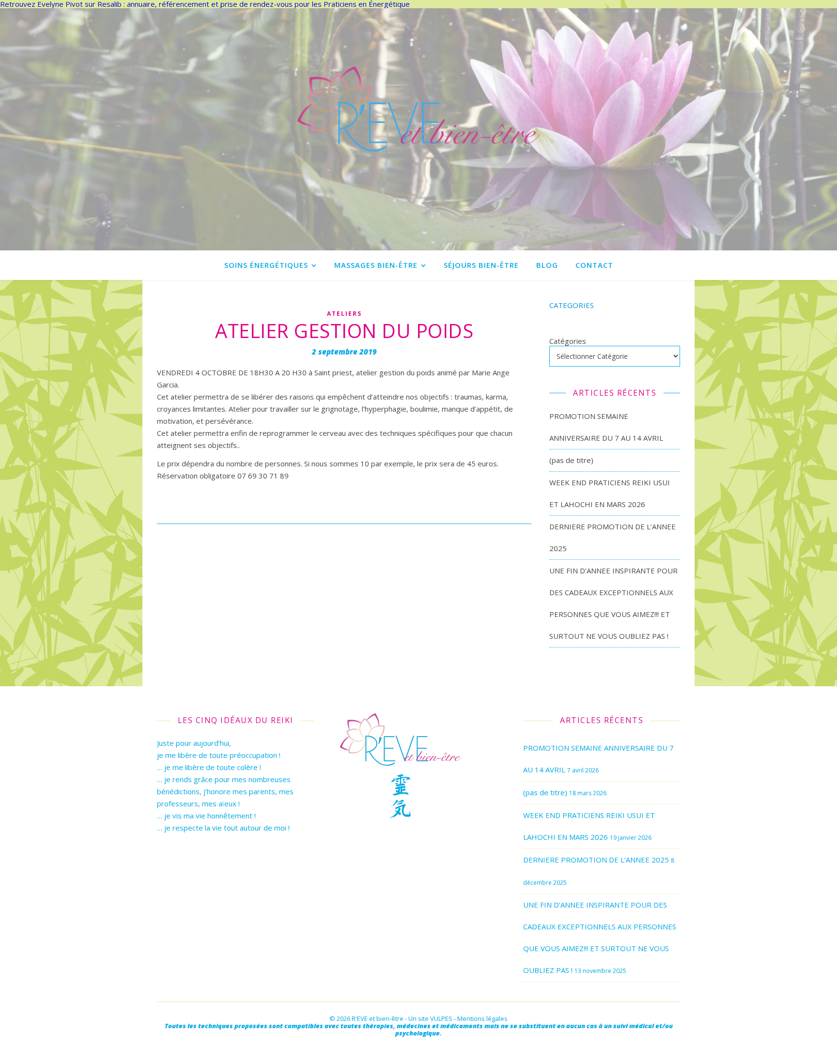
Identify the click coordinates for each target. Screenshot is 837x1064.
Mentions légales (482, 1018)
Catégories (567, 341)
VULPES (441, 1018)
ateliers (344, 313)
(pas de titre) (571, 460)
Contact (594, 265)
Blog (547, 265)
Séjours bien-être (481, 265)
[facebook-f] (418, 1047)
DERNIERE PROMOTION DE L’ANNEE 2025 (596, 859)
